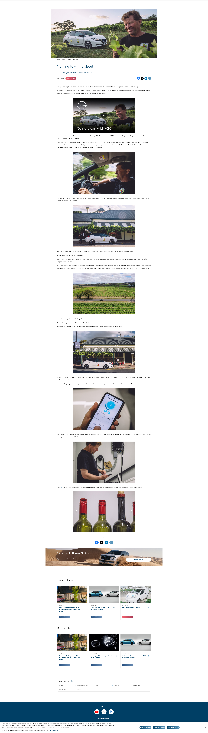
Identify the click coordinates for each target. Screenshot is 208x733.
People (97, 685)
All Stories (61, 685)
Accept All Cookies (173, 727)
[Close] (205, 727)
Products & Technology (83, 685)
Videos (79, 689)
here (61, 487)
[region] (104, 727)
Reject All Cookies (159, 727)
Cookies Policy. (53, 730)
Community (117, 685)
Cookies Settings (145, 727)
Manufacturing (136, 685)
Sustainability (62, 689)
